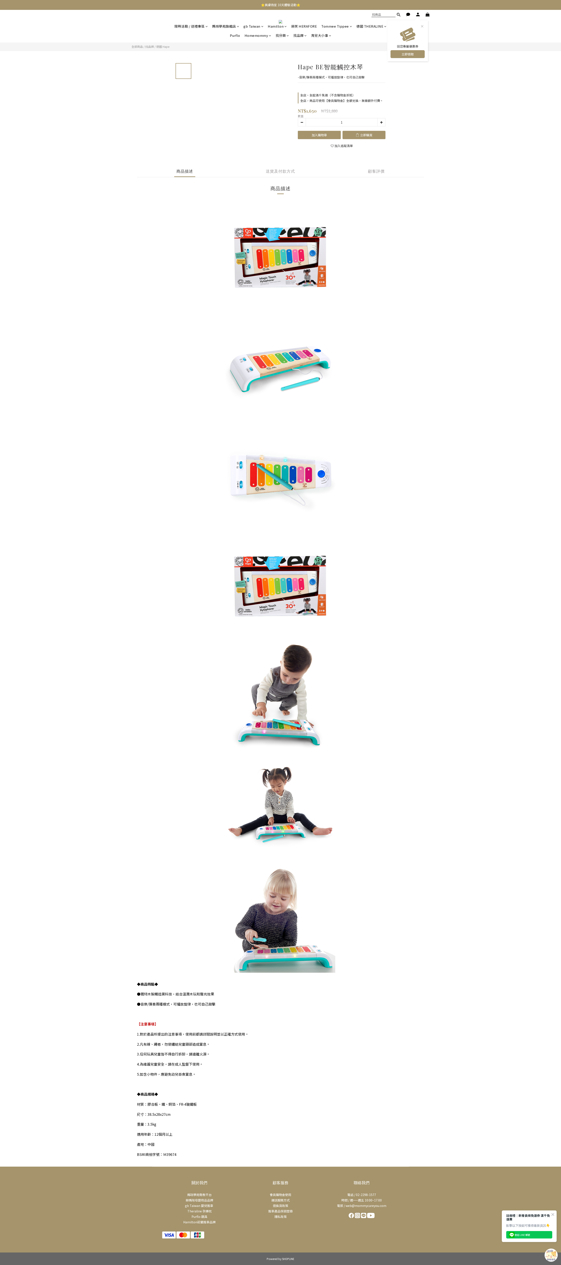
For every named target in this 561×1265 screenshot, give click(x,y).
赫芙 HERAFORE (304, 26)
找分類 (281, 35)
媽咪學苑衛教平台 (199, 1194)
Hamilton (276, 26)
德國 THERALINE (369, 26)
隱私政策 (280, 1216)
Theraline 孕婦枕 (199, 1211)
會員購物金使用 (280, 1194)
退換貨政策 (280, 1205)
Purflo (235, 35)
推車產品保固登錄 (280, 1211)
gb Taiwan (251, 26)
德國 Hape (163, 46)
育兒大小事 (319, 35)
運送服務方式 (280, 1200)
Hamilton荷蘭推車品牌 (199, 1222)
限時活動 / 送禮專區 (189, 26)
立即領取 (407, 54)
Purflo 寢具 (199, 1216)
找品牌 (298, 35)
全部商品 (137, 46)
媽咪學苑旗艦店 (224, 26)
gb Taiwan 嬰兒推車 (199, 1205)
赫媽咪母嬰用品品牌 (199, 1200)
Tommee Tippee (335, 26)
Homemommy (256, 35)
